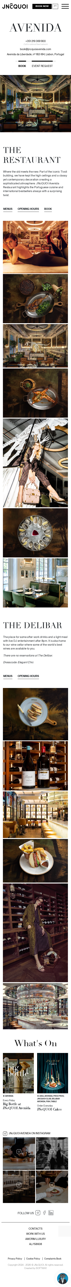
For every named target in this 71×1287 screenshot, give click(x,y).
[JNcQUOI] (15, 6)
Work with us (35, 1233)
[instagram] (37, 1212)
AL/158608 (35, 1244)
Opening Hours (28, 208)
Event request (42, 65)
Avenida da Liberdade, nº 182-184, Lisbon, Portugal (35, 54)
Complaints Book (52, 1259)
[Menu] (65, 6)
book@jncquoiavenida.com (35, 49)
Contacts (35, 1228)
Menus (7, 208)
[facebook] (44, 1212)
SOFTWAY (41, 1268)
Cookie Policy (33, 1259)
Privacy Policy (15, 1259)
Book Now (42, 6)
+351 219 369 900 (35, 41)
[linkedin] (51, 1212)
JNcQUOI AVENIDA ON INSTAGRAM (29, 1133)
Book (22, 65)
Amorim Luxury (35, 1238)
